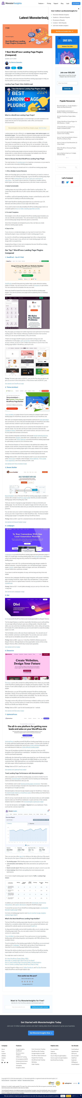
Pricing (49, 3)
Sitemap (19, 1080)
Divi (6, 619)
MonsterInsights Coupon (28, 1080)
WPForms (74, 1053)
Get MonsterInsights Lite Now (40, 1007)
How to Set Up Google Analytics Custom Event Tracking (65, 132)
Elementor (8, 682)
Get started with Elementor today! (14, 711)
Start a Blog (53, 1053)
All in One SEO (75, 1055)
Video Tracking (35, 1064)
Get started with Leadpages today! (14, 591)
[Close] (78, 8)
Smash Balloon (75, 1064)
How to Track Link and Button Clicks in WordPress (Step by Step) (67, 138)
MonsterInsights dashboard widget (33, 802)
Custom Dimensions (21, 1063)
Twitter (25, 967)
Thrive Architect (9, 414)
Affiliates (4, 1055)
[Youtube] (72, 183)
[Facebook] (63, 183)
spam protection (25, 340)
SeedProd (34, 926)
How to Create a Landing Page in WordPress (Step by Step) (21, 964)
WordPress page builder (23, 498)
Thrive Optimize (21, 439)
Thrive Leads (42, 458)
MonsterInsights (16, 779)
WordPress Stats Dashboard (39, 1055)
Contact (4, 1053)
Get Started (76, 3)
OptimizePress (9, 741)
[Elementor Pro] (27, 666)
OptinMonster (8, 583)
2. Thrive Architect (11, 387)
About (3, 1049)
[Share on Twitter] (13, 68)
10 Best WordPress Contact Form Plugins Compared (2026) (66, 127)
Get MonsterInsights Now (64, 31)
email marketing (34, 745)
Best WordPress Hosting (57, 1060)
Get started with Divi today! (12, 647)
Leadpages (8, 554)
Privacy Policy (13, 1080)
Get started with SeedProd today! (14, 383)
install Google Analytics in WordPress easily (19, 793)
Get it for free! (42, 128)
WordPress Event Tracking (38, 1060)
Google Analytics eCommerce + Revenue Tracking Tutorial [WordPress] (67, 111)
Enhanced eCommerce (22, 1061)
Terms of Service (5, 1080)
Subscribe (67, 88)
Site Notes (34, 1062)
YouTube (38, 967)
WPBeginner (75, 1062)
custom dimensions (20, 905)
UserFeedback (75, 1049)
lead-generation (38, 556)
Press (3, 1051)
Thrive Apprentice (10, 460)
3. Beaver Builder (11, 467)
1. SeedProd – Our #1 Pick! (14, 257)
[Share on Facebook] (7, 68)
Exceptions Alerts (20, 1067)
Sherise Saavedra (16, 62)
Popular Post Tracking (37, 1057)
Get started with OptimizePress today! (15, 769)
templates (37, 285)
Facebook (30, 967)
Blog (62, 3)
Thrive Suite (11, 458)
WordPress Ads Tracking (38, 1051)
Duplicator (74, 1060)
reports (21, 856)
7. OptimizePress (11, 714)
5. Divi (7, 595)
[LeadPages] (27, 540)
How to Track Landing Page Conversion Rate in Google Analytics (23, 962)
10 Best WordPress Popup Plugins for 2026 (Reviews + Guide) (67, 122)
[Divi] (27, 607)
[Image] (67, 44)
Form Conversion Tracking (38, 1049)
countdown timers (10, 430)
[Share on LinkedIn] (19, 68)
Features (40, 3)
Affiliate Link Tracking (21, 1057)
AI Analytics (19, 1065)
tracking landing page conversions (30, 784)
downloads (35, 903)
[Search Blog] (76, 167)
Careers (4, 1058)
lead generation (44, 419)
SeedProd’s (8, 283)
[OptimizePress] (27, 728)
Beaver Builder (9, 496)
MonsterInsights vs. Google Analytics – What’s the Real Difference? (67, 106)
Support (56, 3)
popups (11, 567)
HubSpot (18, 437)
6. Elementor (9, 651)
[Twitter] (67, 183)
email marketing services (41, 435)
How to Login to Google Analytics (59, 1058)
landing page (21, 162)
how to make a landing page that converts (28, 208)
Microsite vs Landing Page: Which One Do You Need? (20, 960)
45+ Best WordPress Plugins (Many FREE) (16, 958)
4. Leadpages (9, 526)
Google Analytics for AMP (38, 1053)
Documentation (54, 1049)
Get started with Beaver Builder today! (15, 522)
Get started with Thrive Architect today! (16, 464)
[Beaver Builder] (27, 482)
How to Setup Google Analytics (58, 1055)
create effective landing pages (30, 747)
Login (67, 3)
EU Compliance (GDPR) (22, 1059)
